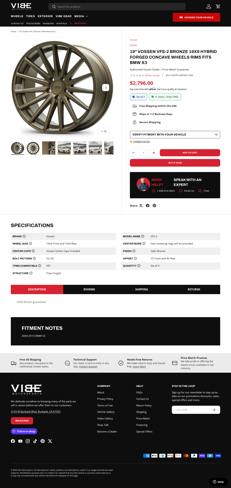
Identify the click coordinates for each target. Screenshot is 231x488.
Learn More (139, 366)
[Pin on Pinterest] (154, 205)
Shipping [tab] (141, 289)
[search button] (52, 7)
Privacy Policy (105, 398)
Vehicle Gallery (105, 411)
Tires (30, 16)
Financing (48, 23)
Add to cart (190, 152)
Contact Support (88, 366)
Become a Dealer (107, 431)
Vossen (133, 39)
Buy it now (175, 162)
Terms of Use (105, 405)
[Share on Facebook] (147, 205)
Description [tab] (37, 289)
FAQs (139, 392)
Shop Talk (61, 23)
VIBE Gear (64, 16)
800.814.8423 (22, 420)
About (100, 392)
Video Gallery (105, 418)
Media (79, 16)
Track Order (33, 23)
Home (13, 31)
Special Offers (144, 431)
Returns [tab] (194, 289)
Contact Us (17, 23)
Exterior (45, 16)
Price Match (143, 418)
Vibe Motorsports (25, 470)
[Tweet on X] (140, 205)
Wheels (17, 16)
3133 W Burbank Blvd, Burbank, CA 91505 (36, 411)
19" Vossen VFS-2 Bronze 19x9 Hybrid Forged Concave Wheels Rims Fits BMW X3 (38, 31)
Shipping (141, 411)
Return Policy (144, 405)
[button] (218, 6)
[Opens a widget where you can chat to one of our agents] (218, 482)
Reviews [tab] (89, 289)
